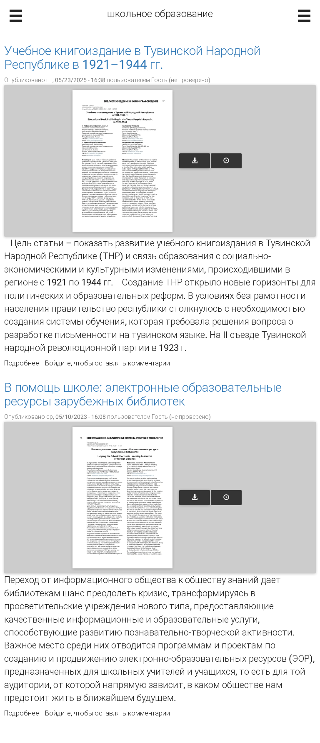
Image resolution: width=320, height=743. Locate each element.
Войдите (58, 363)
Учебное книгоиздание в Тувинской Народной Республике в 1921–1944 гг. (132, 57)
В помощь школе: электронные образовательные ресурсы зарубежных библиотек (143, 394)
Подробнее (21, 363)
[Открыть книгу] (122, 161)
